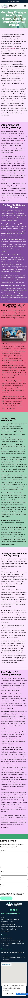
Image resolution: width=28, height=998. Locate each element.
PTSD (22, 140)
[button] (25, 6)
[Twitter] (14, 910)
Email (2, 878)
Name (2, 871)
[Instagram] (11, 910)
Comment (3, 850)
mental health (11, 48)
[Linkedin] (17, 910)
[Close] (23, 986)
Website (2, 884)
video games (16, 348)
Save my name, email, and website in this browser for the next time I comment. (12, 894)
